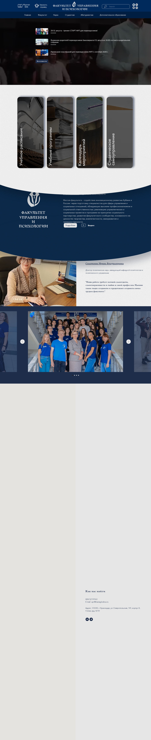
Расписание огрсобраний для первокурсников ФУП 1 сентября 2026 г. (79, 52)
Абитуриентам (87, 15)
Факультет (62, 6)
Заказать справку (43, 6)
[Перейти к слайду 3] (76, 375)
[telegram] (91, 619)
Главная (27, 15)
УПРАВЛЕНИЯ (87, 6)
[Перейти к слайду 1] (72, 375)
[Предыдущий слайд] (22, 341)
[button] (83, 225)
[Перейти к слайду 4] (78, 375)
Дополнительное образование (113, 15)
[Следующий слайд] (128, 341)
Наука (55, 15)
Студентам (70, 15)
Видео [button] (91, 225)
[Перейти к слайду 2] (74, 375)
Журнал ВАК (26, 6)
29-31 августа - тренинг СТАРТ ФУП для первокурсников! (74, 31)
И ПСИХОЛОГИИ (74, 9)
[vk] (87, 619)
